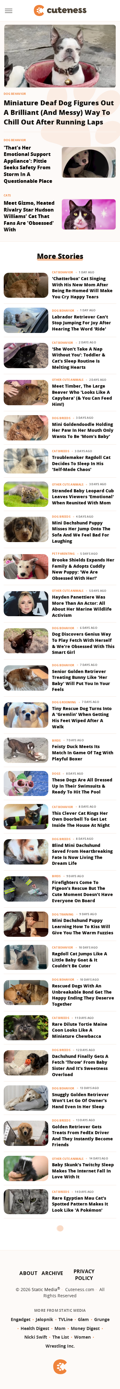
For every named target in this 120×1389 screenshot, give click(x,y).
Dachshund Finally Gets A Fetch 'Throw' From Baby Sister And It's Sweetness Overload (80, 1065)
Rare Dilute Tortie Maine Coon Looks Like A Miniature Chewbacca (79, 1030)
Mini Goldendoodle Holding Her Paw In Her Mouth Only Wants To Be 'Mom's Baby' (83, 430)
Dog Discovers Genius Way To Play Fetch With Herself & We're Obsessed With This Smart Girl (83, 643)
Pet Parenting (63, 554)
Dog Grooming (64, 702)
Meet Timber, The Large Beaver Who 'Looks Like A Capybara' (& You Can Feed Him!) (82, 395)
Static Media (44, 1289)
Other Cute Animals (67, 380)
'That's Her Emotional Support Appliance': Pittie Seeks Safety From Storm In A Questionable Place (28, 164)
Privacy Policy (84, 1275)
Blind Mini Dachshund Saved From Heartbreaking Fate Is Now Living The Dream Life (82, 854)
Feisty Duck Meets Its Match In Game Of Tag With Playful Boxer (82, 752)
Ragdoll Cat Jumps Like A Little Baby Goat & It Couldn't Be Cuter (79, 960)
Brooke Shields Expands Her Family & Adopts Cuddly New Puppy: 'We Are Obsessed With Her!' (83, 569)
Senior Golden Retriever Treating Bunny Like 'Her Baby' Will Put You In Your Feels (81, 680)
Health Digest (35, 1328)
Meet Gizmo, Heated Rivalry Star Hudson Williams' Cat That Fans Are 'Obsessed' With (29, 216)
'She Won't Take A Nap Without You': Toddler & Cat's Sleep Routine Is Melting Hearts (78, 358)
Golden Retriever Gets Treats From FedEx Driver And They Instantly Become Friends (82, 1136)
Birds (56, 741)
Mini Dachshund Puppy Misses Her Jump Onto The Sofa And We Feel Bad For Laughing (81, 532)
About (28, 1273)
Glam (83, 1319)
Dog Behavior (15, 94)
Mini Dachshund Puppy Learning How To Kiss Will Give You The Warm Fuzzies (82, 926)
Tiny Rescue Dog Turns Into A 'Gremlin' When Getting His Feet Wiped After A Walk (82, 717)
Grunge (102, 1319)
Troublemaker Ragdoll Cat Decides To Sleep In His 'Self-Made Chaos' (81, 463)
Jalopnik (44, 1319)
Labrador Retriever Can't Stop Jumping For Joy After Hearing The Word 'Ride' (81, 323)
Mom (60, 1328)
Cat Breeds (60, 451)
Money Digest (85, 1328)
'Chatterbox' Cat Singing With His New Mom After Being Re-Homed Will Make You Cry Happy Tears (82, 288)
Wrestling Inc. (60, 1346)
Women (82, 1337)
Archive (52, 1273)
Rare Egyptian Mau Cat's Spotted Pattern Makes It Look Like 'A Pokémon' (80, 1204)
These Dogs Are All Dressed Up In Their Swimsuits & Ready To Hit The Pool (82, 786)
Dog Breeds (61, 418)
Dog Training (63, 914)
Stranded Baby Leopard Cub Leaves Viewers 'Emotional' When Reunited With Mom (83, 497)
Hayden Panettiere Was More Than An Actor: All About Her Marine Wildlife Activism (82, 606)
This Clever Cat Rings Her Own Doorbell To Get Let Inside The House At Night (81, 819)
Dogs (56, 774)
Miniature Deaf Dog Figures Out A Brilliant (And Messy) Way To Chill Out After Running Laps (59, 112)
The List (60, 1337)
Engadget (20, 1319)
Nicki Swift (35, 1337)
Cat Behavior (62, 272)
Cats (7, 195)
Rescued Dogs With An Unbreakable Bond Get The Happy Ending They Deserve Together (83, 995)
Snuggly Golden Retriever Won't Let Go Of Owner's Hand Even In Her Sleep (80, 1100)
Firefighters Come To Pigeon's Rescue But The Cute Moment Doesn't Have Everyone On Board (82, 891)
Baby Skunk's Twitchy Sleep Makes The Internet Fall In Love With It (83, 1171)
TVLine (65, 1319)
